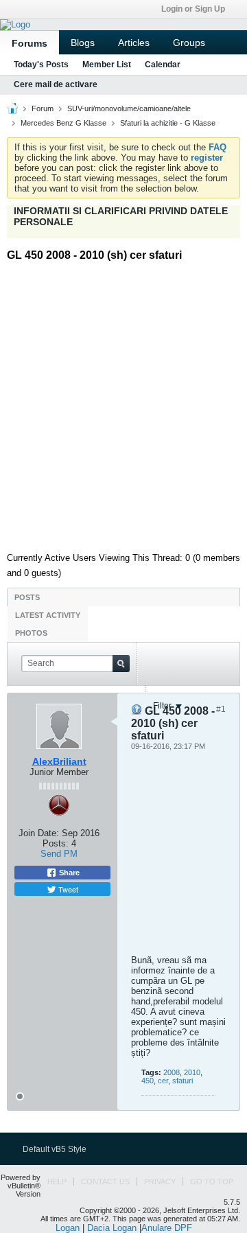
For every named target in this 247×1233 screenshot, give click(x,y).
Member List (106, 64)
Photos (31, 633)
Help (57, 1181)
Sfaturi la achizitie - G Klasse (167, 123)
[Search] (121, 663)
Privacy (160, 1181)
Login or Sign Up (193, 9)
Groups (189, 42)
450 (147, 1080)
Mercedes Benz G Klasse (63, 123)
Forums (29, 43)
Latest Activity (47, 615)
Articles (134, 42)
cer (163, 1080)
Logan (68, 1228)
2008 (171, 1072)
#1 (221, 709)
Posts (27, 597)
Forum (43, 108)
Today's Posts (41, 64)
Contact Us (105, 1181)
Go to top (211, 1181)
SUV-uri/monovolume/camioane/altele (129, 108)
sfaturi (182, 1080)
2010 (192, 1072)
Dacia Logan (112, 1228)
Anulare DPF (166, 1228)
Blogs (83, 42)
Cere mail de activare (55, 84)
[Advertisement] (123, 401)
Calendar (162, 64)
